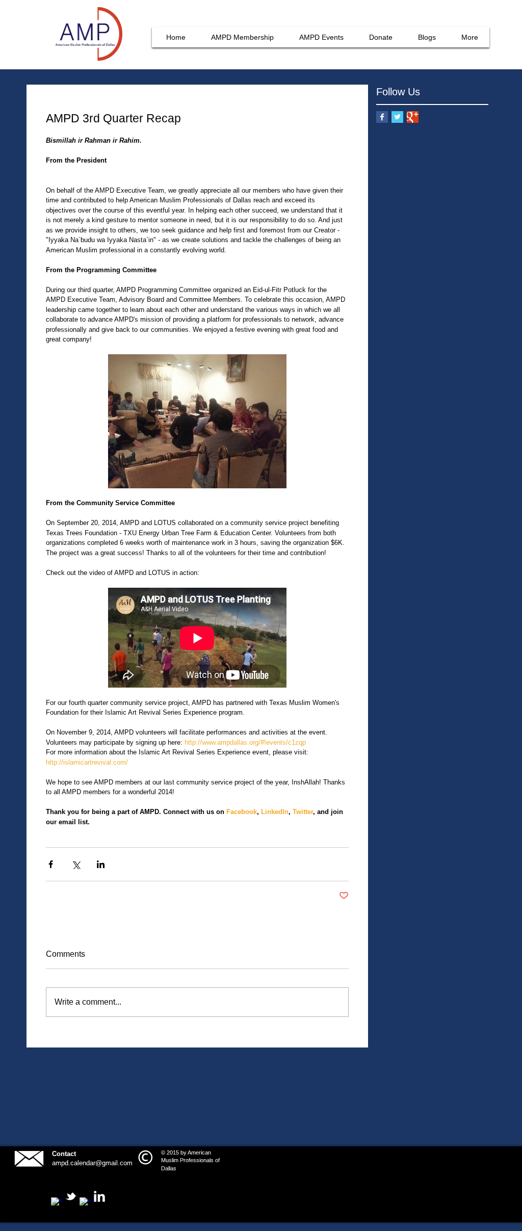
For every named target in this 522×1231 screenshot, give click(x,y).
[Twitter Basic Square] (397, 117)
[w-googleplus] (85, 1203)
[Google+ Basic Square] (413, 117)
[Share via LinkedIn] (101, 864)
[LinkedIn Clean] (99, 1196)
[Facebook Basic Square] (382, 117)
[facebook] (56, 1203)
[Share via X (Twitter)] (76, 864)
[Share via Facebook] (51, 864)
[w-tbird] (70, 1196)
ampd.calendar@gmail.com (92, 1163)
